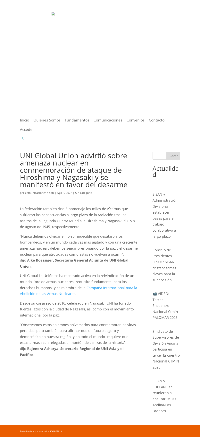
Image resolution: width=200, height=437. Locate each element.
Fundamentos (77, 121)
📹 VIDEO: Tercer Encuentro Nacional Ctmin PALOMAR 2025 (165, 305)
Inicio (24, 121)
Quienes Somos (47, 121)
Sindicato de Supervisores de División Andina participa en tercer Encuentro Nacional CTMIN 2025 (166, 349)
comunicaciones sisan (39, 193)
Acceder (27, 130)
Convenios (136, 121)
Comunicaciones (108, 121)
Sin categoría (83, 193)
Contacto (156, 121)
